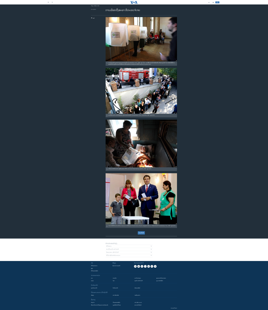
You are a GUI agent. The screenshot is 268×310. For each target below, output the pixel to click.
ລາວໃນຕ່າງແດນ (138, 278)
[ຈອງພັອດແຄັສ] (155, 266)
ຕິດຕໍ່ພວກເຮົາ (115, 288)
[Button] (93, 18)
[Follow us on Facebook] (135, 266)
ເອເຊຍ (92, 280)
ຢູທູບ (92, 268)
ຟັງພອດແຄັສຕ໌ (137, 288)
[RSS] (148, 266)
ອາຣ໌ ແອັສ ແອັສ (116, 295)
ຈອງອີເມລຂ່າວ (137, 295)
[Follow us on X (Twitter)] (145, 266)
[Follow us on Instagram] (142, 266)
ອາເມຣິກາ (115, 278)
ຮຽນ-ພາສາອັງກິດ (159, 280)
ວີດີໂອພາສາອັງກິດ (94, 271)
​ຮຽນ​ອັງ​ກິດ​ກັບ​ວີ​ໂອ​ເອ (117, 305)
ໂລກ (114, 280)
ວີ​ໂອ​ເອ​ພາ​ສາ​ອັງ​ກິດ (116, 302)
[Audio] (209, 2)
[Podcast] (152, 266)
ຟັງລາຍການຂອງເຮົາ (116, 266)
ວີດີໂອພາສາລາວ (94, 266)
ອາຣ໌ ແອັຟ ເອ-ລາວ (138, 302)
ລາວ (92, 278)
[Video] (213, 2)
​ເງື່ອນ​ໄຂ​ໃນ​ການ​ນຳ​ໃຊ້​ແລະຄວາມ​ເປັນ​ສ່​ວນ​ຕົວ (99, 305)
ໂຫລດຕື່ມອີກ (141, 233)
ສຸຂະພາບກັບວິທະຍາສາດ (161, 278)
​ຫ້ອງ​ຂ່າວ (93, 302)
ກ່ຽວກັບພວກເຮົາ (94, 288)
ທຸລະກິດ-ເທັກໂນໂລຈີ (139, 280)
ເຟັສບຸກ (92, 295)
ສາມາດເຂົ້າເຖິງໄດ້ (138, 305)
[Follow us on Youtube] (138, 266)
